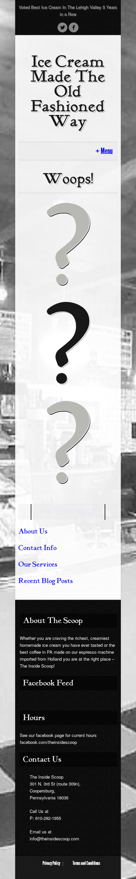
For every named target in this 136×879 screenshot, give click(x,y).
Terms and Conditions (86, 863)
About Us (33, 531)
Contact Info (37, 548)
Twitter (62, 27)
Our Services (37, 564)
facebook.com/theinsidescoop (48, 742)
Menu (107, 151)
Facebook (74, 27)
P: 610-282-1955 (45, 818)
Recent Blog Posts (45, 581)
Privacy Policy (51, 863)
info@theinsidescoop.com (54, 838)
